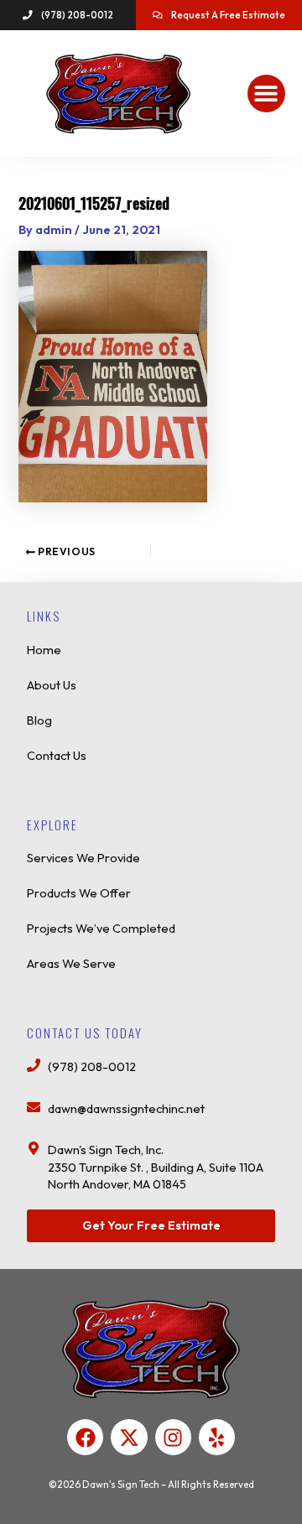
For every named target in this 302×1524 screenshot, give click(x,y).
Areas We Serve (71, 963)
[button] (266, 93)
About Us (51, 685)
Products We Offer (79, 893)
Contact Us (56, 755)
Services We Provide (83, 858)
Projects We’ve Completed (101, 928)
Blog (39, 720)
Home (44, 650)
